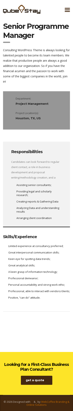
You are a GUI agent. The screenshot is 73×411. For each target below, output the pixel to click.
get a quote (35, 380)
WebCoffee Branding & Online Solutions (47, 403)
